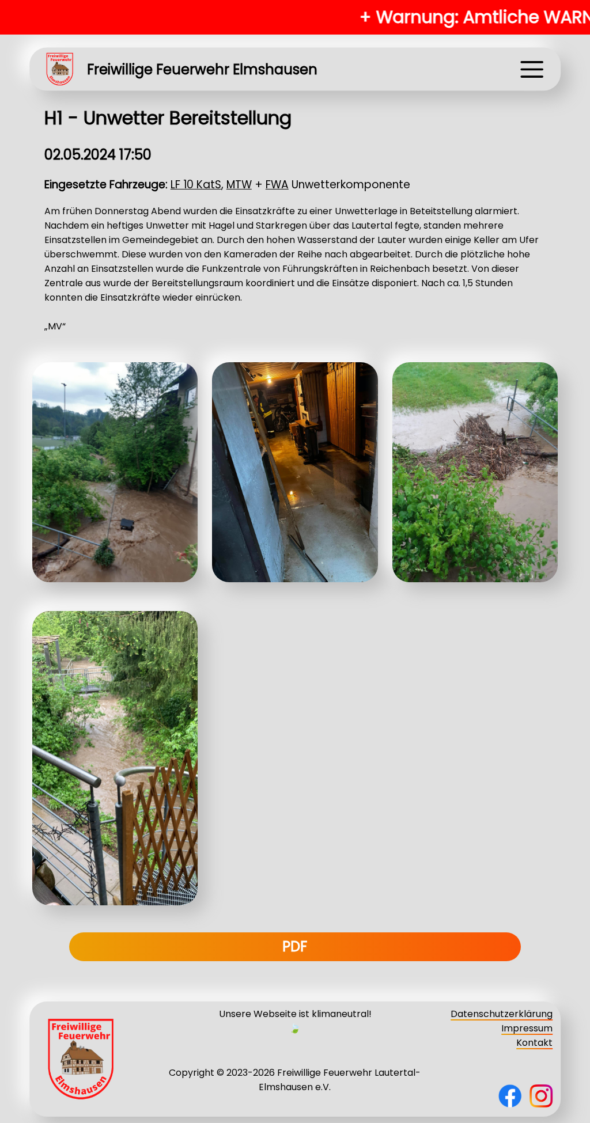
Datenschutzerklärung (502, 1013)
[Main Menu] (532, 69)
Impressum (527, 1028)
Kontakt (534, 1042)
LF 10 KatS (196, 184)
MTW (239, 184)
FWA (277, 184)
